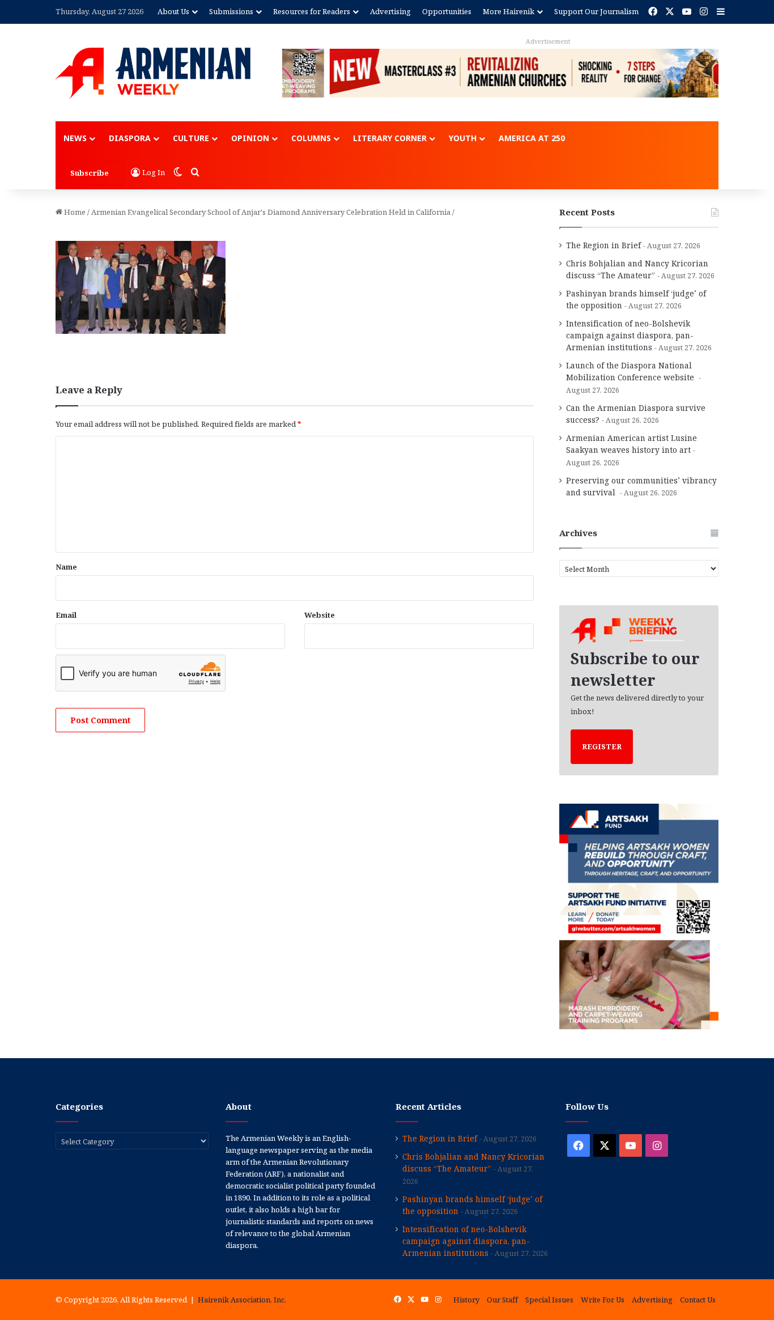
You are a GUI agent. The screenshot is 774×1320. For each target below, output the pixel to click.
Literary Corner (390, 138)
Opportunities (446, 11)
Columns (311, 138)
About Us (173, 11)
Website (319, 615)
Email (66, 615)
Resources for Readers (311, 11)
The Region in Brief (603, 245)
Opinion (250, 138)
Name (66, 567)
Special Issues (549, 1299)
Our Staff (502, 1299)
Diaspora (130, 138)
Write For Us (602, 1299)
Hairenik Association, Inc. (242, 1299)
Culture (191, 138)
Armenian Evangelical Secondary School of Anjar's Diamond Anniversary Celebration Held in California (270, 212)
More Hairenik (508, 11)
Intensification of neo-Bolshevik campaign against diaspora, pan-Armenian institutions (630, 335)
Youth (463, 138)
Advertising (390, 11)
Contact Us (698, 1299)
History (466, 1299)
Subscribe (89, 173)
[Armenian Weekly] (153, 73)
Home (74, 212)
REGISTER (602, 746)
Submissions (231, 11)
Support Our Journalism (596, 11)
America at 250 (532, 138)
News (75, 138)
